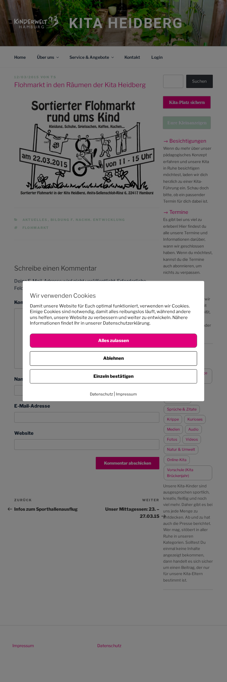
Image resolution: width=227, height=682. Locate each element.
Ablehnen (113, 358)
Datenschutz (101, 394)
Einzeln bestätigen (113, 376)
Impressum (126, 394)
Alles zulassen (113, 340)
